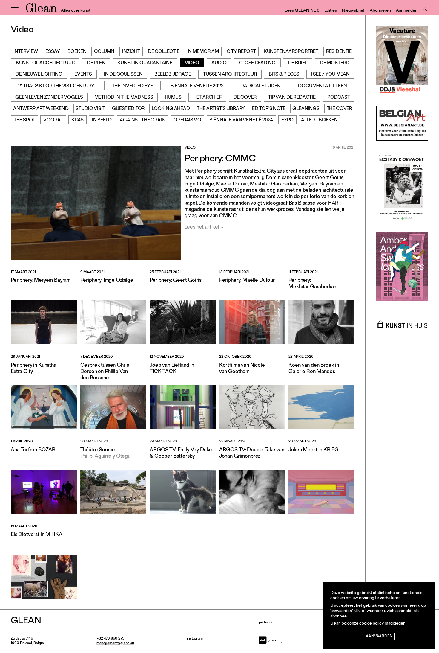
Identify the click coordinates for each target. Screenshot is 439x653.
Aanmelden (406, 10)
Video (192, 63)
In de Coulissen (123, 75)
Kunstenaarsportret (291, 52)
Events (83, 75)
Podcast (338, 98)
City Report (241, 52)
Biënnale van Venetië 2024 (241, 120)
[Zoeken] (424, 7)
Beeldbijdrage (172, 75)
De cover (245, 98)
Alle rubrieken (319, 120)
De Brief (298, 63)
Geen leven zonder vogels (49, 98)
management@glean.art (115, 643)
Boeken (76, 52)
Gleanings (306, 109)
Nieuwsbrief (353, 10)
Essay (52, 52)
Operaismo (187, 120)
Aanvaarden (379, 637)
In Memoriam (203, 52)
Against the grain (142, 120)
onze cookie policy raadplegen (377, 623)
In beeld (102, 120)
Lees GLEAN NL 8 (302, 10)
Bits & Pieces (284, 75)
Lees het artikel (202, 227)
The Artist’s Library (221, 109)
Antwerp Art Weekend (41, 109)
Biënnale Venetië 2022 (197, 86)
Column (104, 52)
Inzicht (131, 52)
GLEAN (41, 9)
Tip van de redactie (292, 98)
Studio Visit (90, 109)
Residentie (339, 52)
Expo (287, 120)
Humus (173, 98)
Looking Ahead (171, 109)
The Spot (24, 120)
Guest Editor (128, 109)
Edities (330, 10)
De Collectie (163, 52)
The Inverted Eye (132, 86)
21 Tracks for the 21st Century (56, 86)
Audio (218, 63)
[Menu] (14, 7)
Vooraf (53, 120)
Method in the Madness (123, 98)
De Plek (96, 63)
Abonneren (380, 10)
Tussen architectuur (230, 75)
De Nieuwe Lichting (39, 75)
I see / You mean (330, 75)
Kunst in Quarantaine (144, 63)
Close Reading (257, 63)
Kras (77, 120)
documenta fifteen (322, 86)
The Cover (339, 109)
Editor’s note (268, 109)
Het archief (207, 98)
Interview (25, 52)
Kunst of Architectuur (45, 63)
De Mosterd (334, 63)
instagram (195, 639)
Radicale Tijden (261, 86)
